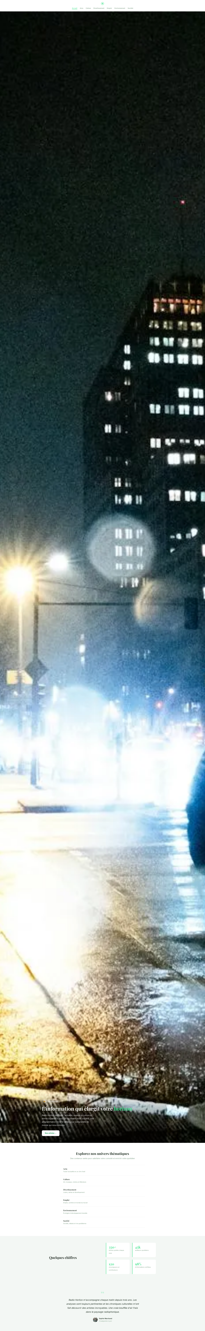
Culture (88, 8)
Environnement (119, 8)
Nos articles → (50, 1133)
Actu (81, 8)
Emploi (109, 8)
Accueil (74, 8)
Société (130, 8)
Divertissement (98, 8)
